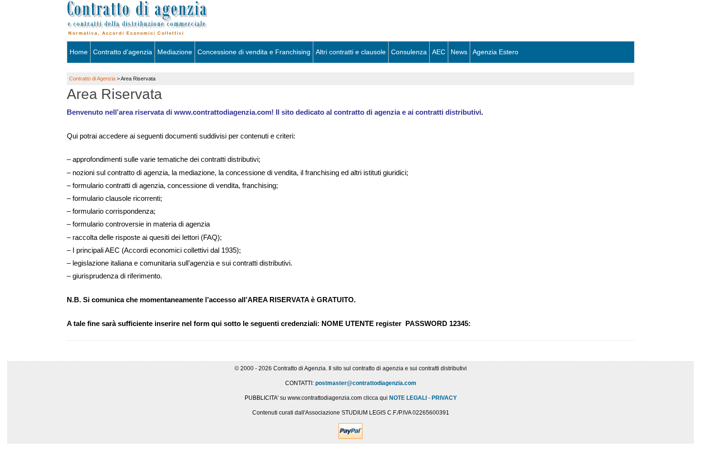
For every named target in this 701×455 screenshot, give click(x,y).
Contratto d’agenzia (122, 52)
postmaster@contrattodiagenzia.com (365, 383)
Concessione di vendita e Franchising (253, 52)
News (459, 52)
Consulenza (409, 52)
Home (79, 52)
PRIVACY (444, 398)
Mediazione (174, 52)
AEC (438, 52)
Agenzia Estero (495, 52)
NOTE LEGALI (408, 398)
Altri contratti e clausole (351, 52)
